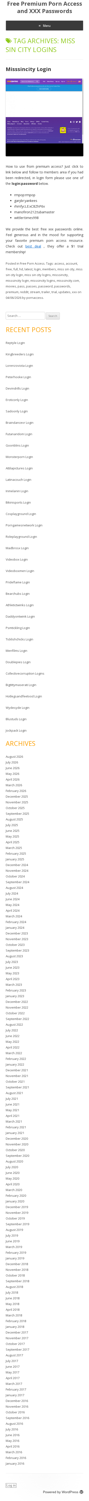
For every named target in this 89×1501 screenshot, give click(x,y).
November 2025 (17, 802)
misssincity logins (42, 280)
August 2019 (14, 1230)
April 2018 (12, 1309)
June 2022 (12, 1036)
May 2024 (12, 905)
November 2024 (17, 870)
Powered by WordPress (60, 1492)
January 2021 (15, 1133)
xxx (74, 292)
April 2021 (12, 1116)
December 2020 (17, 1138)
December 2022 (17, 1002)
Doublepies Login (18, 662)
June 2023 (12, 967)
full (15, 269)
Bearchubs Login (18, 593)
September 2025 (17, 813)
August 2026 (14, 756)
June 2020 (12, 1173)
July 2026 (12, 762)
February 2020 (16, 1195)
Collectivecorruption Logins (25, 673)
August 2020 (14, 1161)
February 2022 (16, 1059)
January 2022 (15, 1064)
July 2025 (12, 825)
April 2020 (12, 1184)
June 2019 (12, 1241)
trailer (46, 292)
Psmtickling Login (18, 628)
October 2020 (15, 1150)
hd (21, 269)
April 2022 (12, 1047)
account (71, 263)
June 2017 (12, 1366)
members (49, 269)
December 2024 (17, 865)
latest (28, 269)
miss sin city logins (37, 275)
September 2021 (17, 1087)
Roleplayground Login (21, 536)
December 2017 (17, 1332)
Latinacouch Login (18, 479)
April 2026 (12, 779)
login (37, 269)
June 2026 (12, 768)
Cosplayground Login (21, 514)
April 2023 (12, 979)
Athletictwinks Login (20, 605)
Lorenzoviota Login (19, 365)
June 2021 (12, 1104)
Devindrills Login (17, 388)
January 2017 (15, 1395)
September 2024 (17, 882)
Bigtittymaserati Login (21, 685)
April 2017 (12, 1378)
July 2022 (12, 1030)
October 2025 (15, 808)
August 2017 (14, 1355)
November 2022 (17, 1007)
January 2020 (15, 1201)
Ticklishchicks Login (19, 639)
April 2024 (12, 910)
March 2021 (14, 1121)
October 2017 (15, 1344)
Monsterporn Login (19, 457)
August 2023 (14, 956)
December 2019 (17, 1207)
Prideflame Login (18, 582)
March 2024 (14, 916)
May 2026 (12, 774)
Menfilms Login (16, 650)
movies (11, 286)
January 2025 (15, 859)
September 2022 (17, 1019)
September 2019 (17, 1224)
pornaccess (34, 297)
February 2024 (16, 922)
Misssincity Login (28, 68)
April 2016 (12, 1446)
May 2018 (12, 1304)
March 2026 (14, 785)
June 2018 (12, 1298)
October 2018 (15, 1275)
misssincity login (17, 280)
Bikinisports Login (18, 502)
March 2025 (14, 848)
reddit (24, 292)
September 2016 (17, 1418)
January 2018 (15, 1327)
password (45, 286)
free (9, 269)
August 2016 (14, 1423)
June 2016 (12, 1435)
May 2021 (12, 1110)
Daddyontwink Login (20, 616)
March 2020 (14, 1190)
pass (21, 286)
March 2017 (14, 1384)
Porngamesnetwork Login (24, 525)
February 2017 (16, 1389)
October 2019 (15, 1218)
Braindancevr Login (19, 422)
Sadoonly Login (17, 411)
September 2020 (17, 1155)
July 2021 (12, 1098)
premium (12, 292)
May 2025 (12, 836)
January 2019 (15, 1258)
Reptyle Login (15, 343)
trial (54, 292)
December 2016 (17, 1401)
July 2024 (12, 893)
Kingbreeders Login (20, 354)
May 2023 (12, 973)
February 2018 (16, 1321)
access (59, 263)
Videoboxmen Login (20, 571)
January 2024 (15, 927)
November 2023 (17, 939)
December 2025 (17, 796)
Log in (11, 1485)
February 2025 (16, 853)
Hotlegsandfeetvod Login (24, 696)
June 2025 (12, 831)
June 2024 (12, 899)
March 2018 (14, 1315)
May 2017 (12, 1372)
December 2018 (17, 1264)
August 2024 (14, 888)
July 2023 (12, 962)
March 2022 (14, 1053)
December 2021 (17, 1070)
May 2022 (12, 1041)
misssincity (60, 275)
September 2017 (17, 1349)
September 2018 (17, 1281)
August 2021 (14, 1093)
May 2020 (12, 1178)
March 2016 (14, 1452)
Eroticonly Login (17, 400)
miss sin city (66, 269)
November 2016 (17, 1406)
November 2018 (17, 1270)
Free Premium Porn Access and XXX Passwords (44, 7)
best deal (33, 246)
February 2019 (16, 1252)
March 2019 (14, 1247)
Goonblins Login (17, 445)
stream (35, 292)
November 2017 (17, 1338)
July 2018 (12, 1292)
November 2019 (17, 1212)
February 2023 (16, 990)
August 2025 (14, 819)
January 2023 (15, 996)
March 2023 (14, 984)
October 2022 (15, 1013)
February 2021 (16, 1127)
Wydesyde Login (17, 707)
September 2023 (17, 950)
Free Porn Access (32, 263)
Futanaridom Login (19, 434)
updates (64, 292)
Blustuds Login (16, 719)
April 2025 (12, 842)
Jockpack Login (16, 730)
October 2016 (15, 1412)
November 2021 (17, 1076)
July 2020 (12, 1167)
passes (31, 286)
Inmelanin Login (17, 491)
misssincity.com (68, 280)
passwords (62, 286)
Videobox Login (17, 559)
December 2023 (17, 933)
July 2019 (12, 1235)
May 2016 (12, 1441)
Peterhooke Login (18, 377)
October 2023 (15, 945)
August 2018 (14, 1287)
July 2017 (12, 1361)
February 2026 (16, 791)
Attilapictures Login (19, 468)
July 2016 (12, 1429)
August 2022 (14, 1024)
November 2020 (17, 1144)
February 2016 (16, 1458)
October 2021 (15, 1081)
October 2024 (15, 876)
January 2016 (15, 1463)
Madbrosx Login (17, 548)
